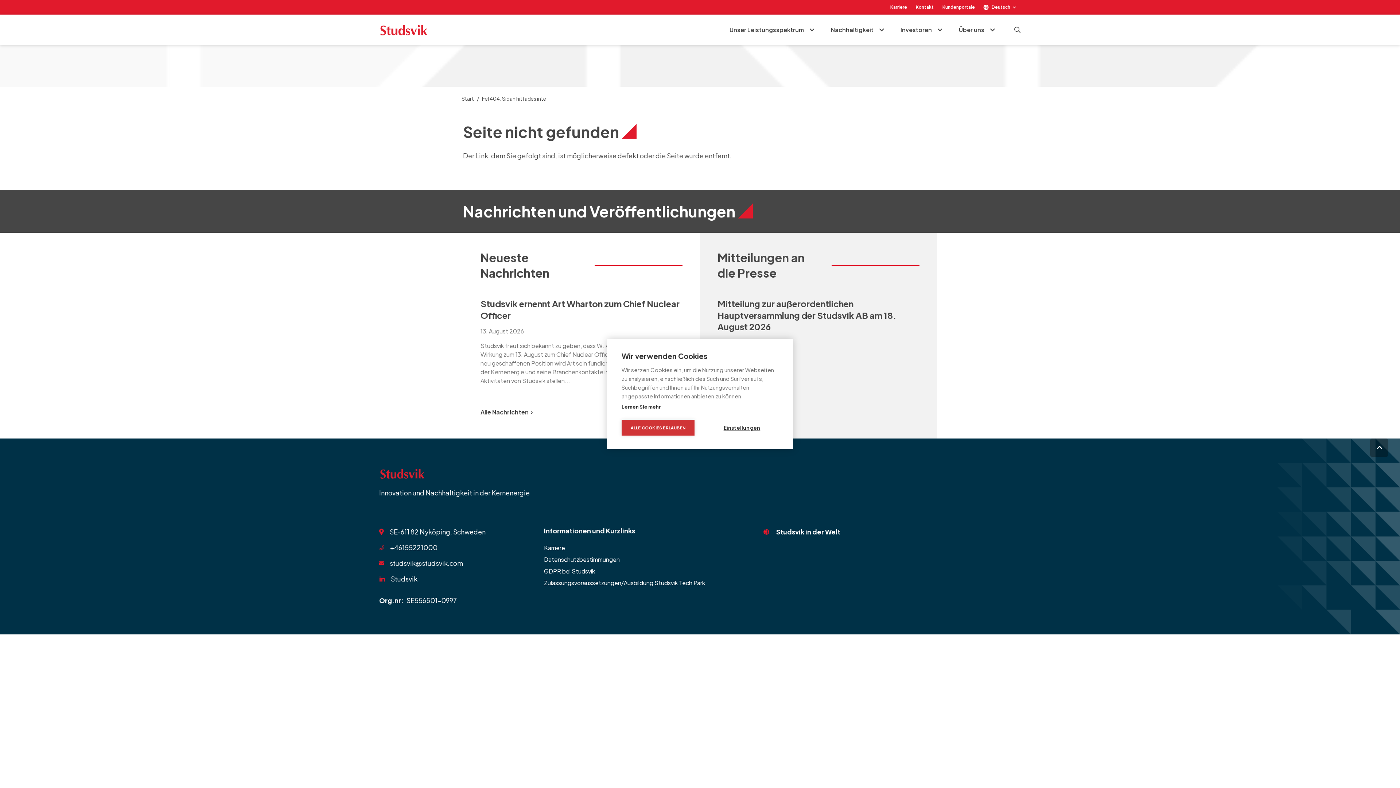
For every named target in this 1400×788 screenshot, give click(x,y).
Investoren (916, 30)
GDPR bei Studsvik (569, 571)
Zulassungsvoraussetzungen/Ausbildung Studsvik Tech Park (624, 583)
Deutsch (1001, 7)
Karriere (898, 7)
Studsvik (404, 579)
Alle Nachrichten (505, 412)
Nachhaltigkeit (852, 30)
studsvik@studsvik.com (426, 563)
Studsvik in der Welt (808, 532)
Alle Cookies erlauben (658, 427)
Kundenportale (958, 7)
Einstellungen (742, 428)
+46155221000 (414, 547)
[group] (581, 340)
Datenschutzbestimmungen (582, 559)
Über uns (971, 30)
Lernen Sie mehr (641, 407)
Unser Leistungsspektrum (767, 30)
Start (468, 98)
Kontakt (925, 7)
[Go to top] (1379, 448)
